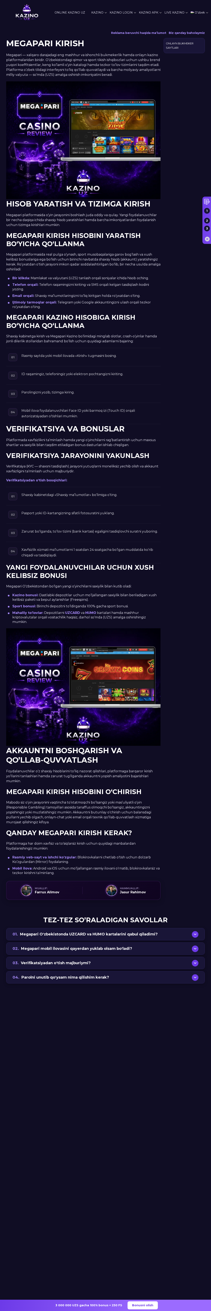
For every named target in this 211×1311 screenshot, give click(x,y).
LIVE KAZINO (174, 12)
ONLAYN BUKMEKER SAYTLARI (179, 45)
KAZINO (97, 12)
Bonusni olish (142, 1305)
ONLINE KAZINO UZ (70, 12)
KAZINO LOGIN (121, 12)
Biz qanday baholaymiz (187, 33)
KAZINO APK (148, 12)
